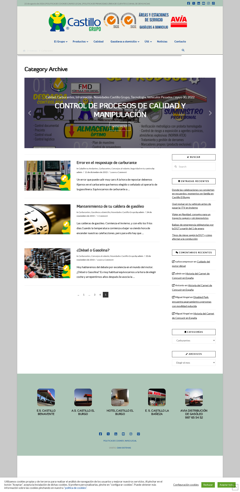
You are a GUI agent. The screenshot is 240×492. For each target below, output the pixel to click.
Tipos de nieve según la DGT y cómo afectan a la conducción (192, 237)
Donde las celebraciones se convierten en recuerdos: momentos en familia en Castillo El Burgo (193, 193)
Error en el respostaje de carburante (107, 162)
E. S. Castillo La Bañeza (157, 412)
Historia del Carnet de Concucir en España (191, 275)
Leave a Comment (118, 172)
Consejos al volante (120, 168)
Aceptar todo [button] (226, 484)
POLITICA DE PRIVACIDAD (95, 3)
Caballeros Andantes (88, 168)
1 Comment (102, 216)
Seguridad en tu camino (141, 168)
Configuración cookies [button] (186, 484)
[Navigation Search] (183, 50)
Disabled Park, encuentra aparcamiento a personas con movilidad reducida (191, 301)
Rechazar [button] (208, 484)
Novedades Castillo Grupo (123, 212)
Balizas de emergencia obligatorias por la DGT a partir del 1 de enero (193, 226)
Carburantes (105, 168)
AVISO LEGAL (75, 3)
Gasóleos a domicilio (100, 212)
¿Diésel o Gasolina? (93, 250)
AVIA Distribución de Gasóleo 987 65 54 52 (193, 414)
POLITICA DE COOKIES (56, 3)
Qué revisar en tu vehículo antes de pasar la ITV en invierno (191, 205)
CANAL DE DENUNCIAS (139, 3)
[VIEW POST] (47, 176)
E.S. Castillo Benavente (46, 412)
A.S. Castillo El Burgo (83, 412)
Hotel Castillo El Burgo (120, 412)
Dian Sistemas (124, 448)
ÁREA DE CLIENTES (118, 3)
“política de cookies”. (75, 487)
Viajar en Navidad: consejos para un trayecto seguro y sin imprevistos (191, 216)
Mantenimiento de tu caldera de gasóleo (110, 206)
